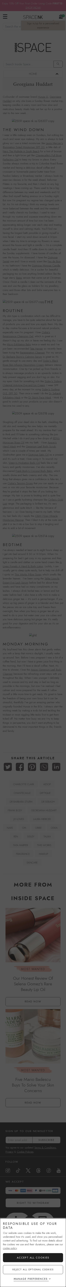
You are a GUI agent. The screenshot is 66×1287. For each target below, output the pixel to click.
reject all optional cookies (33, 1269)
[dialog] (33, 1252)
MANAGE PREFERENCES (31, 1279)
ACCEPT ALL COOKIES (33, 1257)
